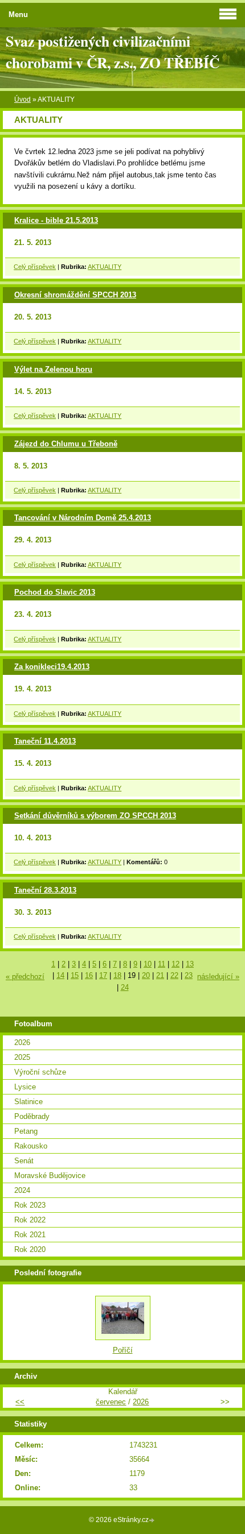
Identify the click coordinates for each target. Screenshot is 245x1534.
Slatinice (28, 1101)
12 (175, 964)
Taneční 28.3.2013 (45, 890)
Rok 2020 (30, 1249)
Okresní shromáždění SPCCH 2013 (75, 295)
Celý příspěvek (35, 266)
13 (190, 964)
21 (160, 975)
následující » (218, 976)
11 (161, 964)
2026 (22, 1042)
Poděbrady (32, 1116)
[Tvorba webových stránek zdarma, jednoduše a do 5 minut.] (153, 1520)
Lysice (25, 1087)
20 (146, 975)
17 (103, 975)
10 (148, 964)
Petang (26, 1131)
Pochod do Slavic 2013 (54, 592)
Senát (24, 1160)
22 (174, 975)
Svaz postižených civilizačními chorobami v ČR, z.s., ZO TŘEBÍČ (112, 51)
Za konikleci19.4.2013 (51, 666)
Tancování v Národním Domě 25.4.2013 (82, 517)
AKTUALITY (104, 266)
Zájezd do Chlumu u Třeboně (65, 444)
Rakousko (30, 1146)
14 (60, 975)
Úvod (22, 99)
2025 (22, 1057)
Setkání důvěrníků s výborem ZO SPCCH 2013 (95, 815)
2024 (22, 1190)
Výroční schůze (40, 1072)
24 (125, 987)
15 (75, 975)
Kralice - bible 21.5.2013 (56, 220)
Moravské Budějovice (49, 1175)
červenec (111, 1402)
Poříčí (123, 1350)
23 (189, 975)
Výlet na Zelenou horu (53, 369)
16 (89, 975)
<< (19, 1402)
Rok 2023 (30, 1205)
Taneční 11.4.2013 (45, 741)
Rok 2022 (30, 1220)
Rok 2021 (30, 1234)
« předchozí (25, 976)
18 (117, 975)
